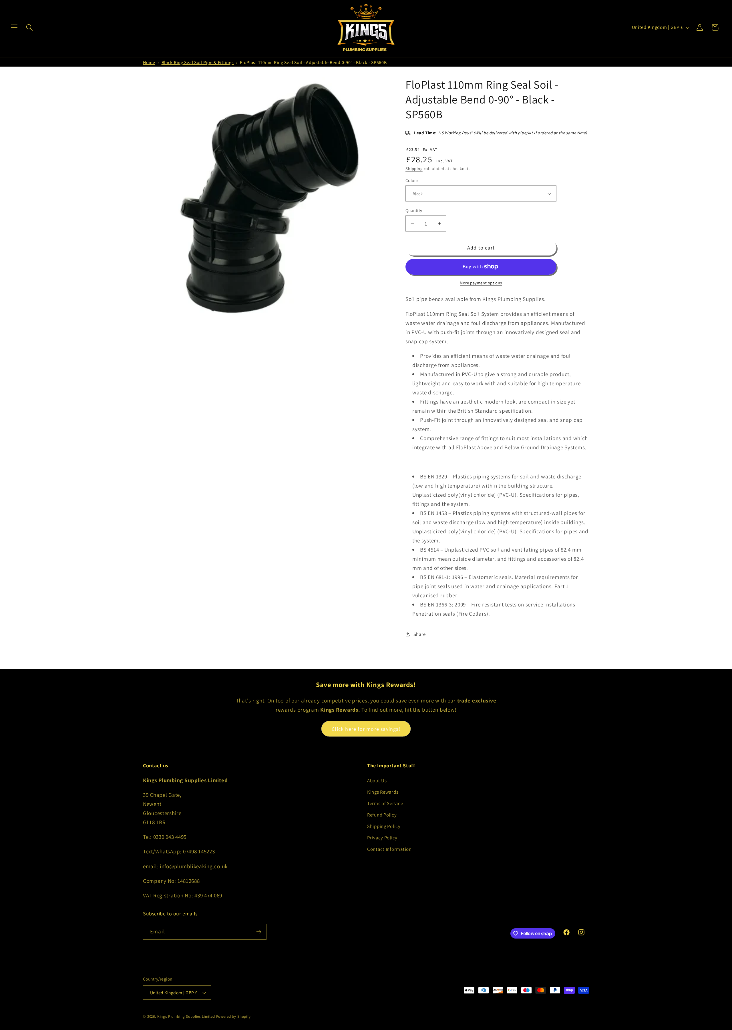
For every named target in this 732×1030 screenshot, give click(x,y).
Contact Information (389, 849)
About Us (377, 780)
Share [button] (419, 634)
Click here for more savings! (366, 729)
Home (149, 62)
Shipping (414, 168)
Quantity (413, 210)
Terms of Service (385, 803)
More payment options (481, 283)
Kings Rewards (382, 792)
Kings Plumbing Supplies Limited (186, 1016)
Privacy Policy (382, 838)
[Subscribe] (258, 932)
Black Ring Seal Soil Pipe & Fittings (198, 62)
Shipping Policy (384, 826)
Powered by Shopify (233, 1016)
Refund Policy (382, 815)
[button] (14, 27)
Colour (411, 180)
